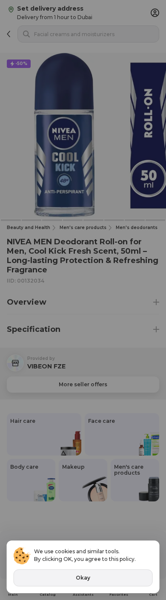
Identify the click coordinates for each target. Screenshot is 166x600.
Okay (83, 578)
